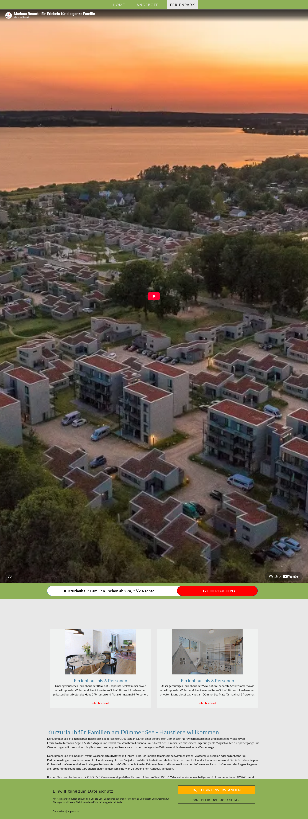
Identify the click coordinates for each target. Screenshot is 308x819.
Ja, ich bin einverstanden (216, 790)
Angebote (148, 4)
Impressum (73, 811)
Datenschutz (59, 811)
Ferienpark (182, 4)
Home (119, 4)
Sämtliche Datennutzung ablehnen (216, 800)
